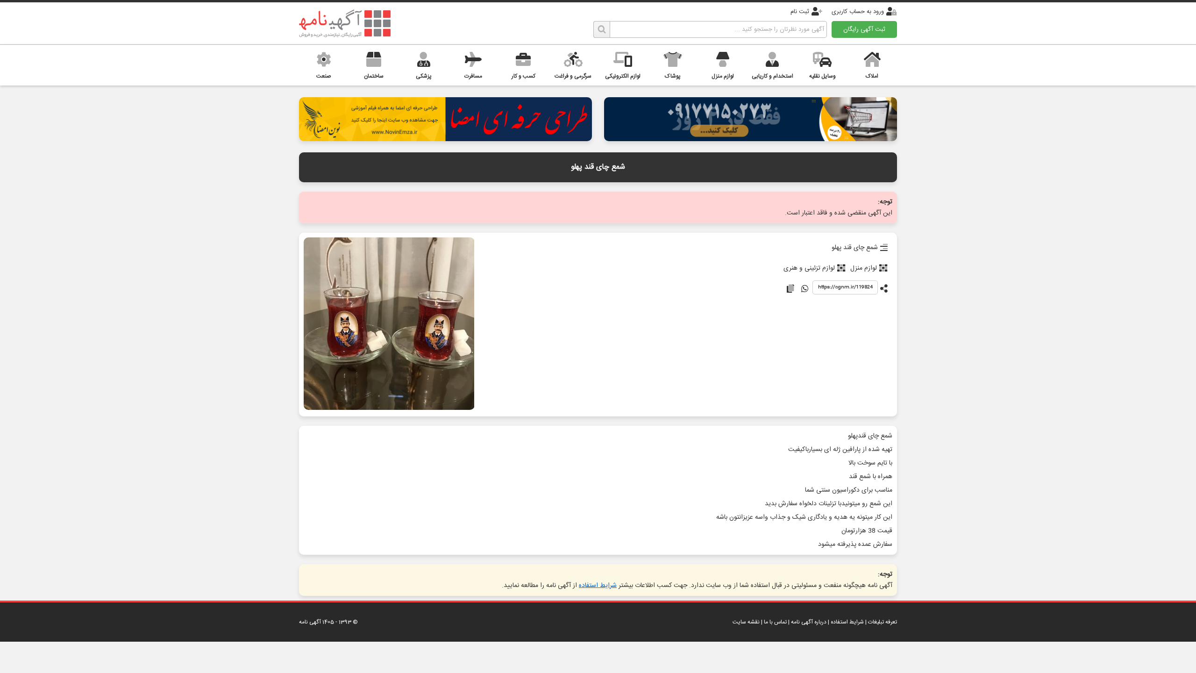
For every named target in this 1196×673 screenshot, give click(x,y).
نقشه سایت (746, 622)
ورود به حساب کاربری (858, 12)
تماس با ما (775, 622)
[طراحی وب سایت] (750, 139)
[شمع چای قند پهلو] (389, 324)
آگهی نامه (310, 622)
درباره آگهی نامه (808, 622)
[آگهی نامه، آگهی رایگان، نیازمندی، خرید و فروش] (345, 23)
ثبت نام (799, 12)
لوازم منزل (863, 268)
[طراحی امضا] (445, 139)
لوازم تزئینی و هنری (809, 268)
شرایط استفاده (598, 585)
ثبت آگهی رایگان (864, 29)
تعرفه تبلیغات (882, 622)
